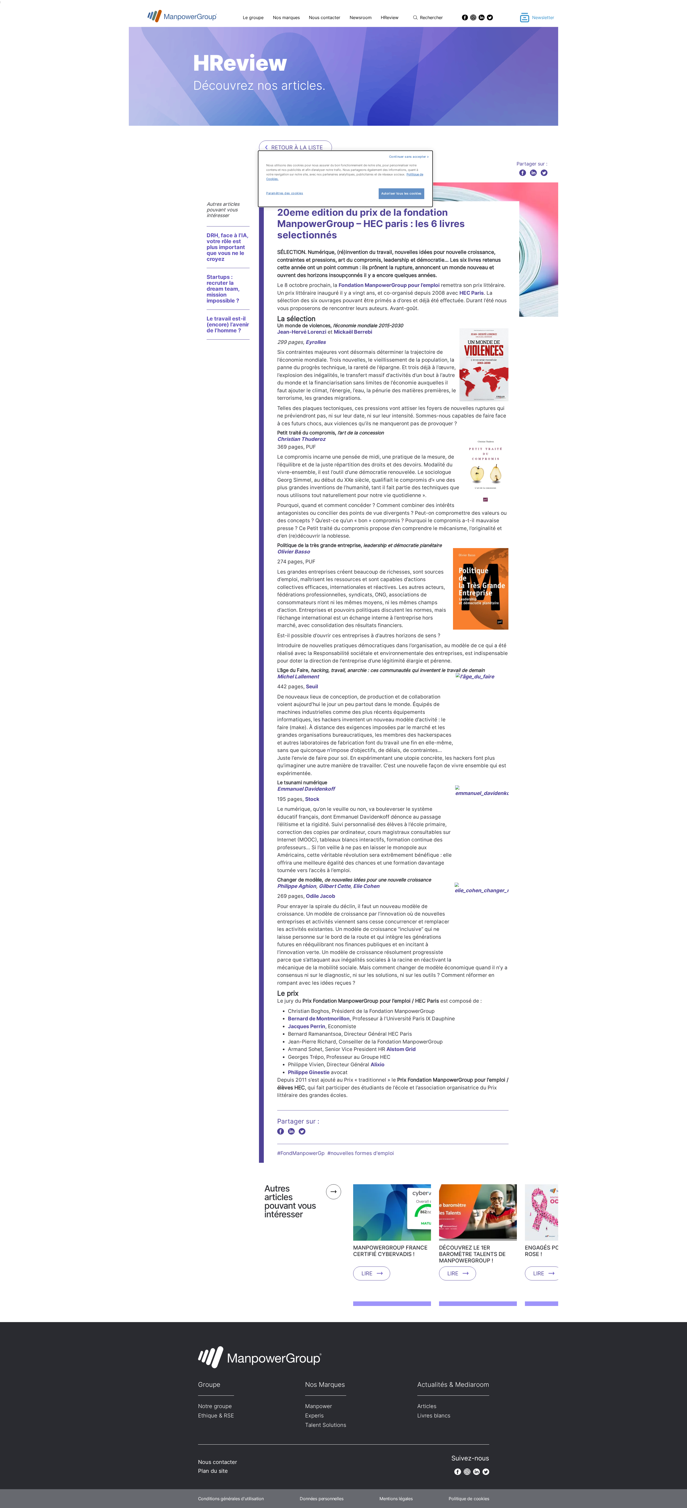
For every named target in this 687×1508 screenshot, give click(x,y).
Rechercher (431, 17)
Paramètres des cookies (284, 193)
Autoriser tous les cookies (401, 193)
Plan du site (213, 1471)
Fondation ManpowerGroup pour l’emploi (389, 285)
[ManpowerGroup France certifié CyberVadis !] (392, 1214)
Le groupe (253, 17)
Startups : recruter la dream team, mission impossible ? (223, 289)
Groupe (209, 1384)
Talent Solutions (325, 1425)
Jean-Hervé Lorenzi (301, 332)
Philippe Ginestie (309, 1072)
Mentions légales (396, 1498)
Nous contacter (324, 17)
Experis (314, 1415)
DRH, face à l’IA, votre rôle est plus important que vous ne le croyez (227, 247)
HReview (390, 17)
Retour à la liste (297, 147)
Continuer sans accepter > (409, 157)
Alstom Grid (401, 1049)
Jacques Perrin (306, 1026)
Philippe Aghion (296, 886)
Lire (366, 1273)
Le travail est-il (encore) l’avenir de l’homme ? (228, 324)
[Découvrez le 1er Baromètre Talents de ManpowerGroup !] (478, 1214)
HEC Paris (471, 293)
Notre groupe (215, 1406)
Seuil (312, 686)
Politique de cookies (469, 1498)
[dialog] (345, 179)
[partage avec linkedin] (533, 172)
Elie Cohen (366, 886)
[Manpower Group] (195, 17)
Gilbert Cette (334, 886)
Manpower (318, 1406)
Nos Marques (325, 1384)
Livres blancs (433, 1415)
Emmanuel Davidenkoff (306, 789)
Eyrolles (316, 342)
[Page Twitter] (490, 17)
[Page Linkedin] (481, 17)
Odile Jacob (320, 896)
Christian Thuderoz (301, 439)
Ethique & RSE (216, 1415)
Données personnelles (321, 1498)
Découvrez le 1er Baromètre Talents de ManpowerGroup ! (472, 1254)
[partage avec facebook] (522, 172)
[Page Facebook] (465, 17)
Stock (312, 799)
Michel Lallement (298, 677)
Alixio (378, 1064)
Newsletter (543, 17)
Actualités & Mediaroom (453, 1384)
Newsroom (361, 17)
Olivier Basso (293, 552)
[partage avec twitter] (544, 172)
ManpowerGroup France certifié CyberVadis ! (390, 1250)
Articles (426, 1406)
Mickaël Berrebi (353, 332)
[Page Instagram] (473, 17)
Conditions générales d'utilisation (231, 1498)
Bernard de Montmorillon (319, 1019)
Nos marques (286, 17)
